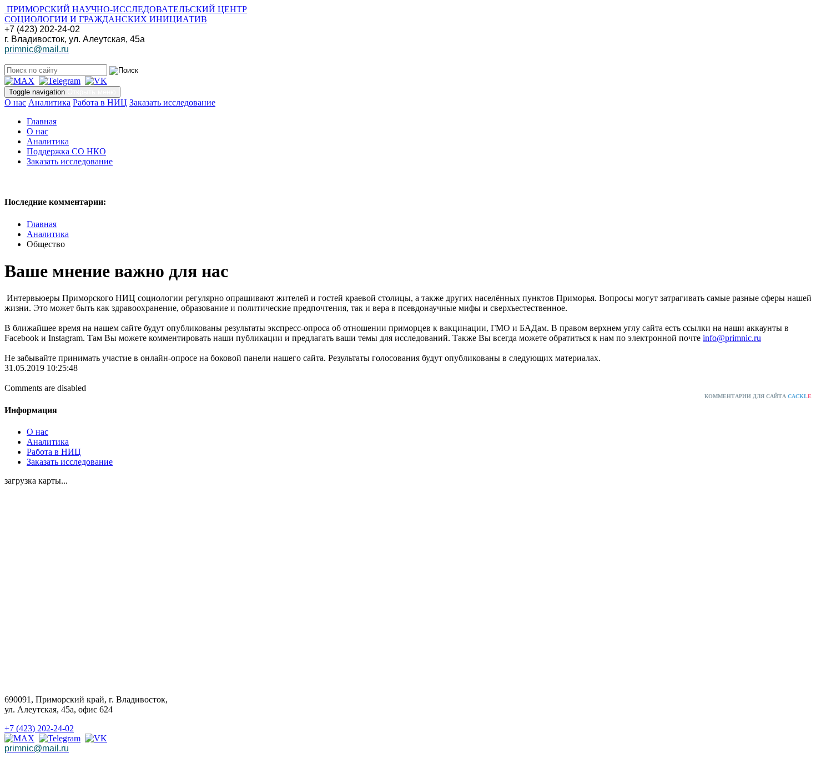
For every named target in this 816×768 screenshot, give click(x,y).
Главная (42, 121)
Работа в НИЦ (100, 102)
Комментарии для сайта (758, 396)
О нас (15, 102)
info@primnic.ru (732, 338)
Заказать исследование (172, 102)
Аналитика (49, 102)
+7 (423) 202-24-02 (39, 728)
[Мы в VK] (96, 81)
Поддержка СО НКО (66, 151)
